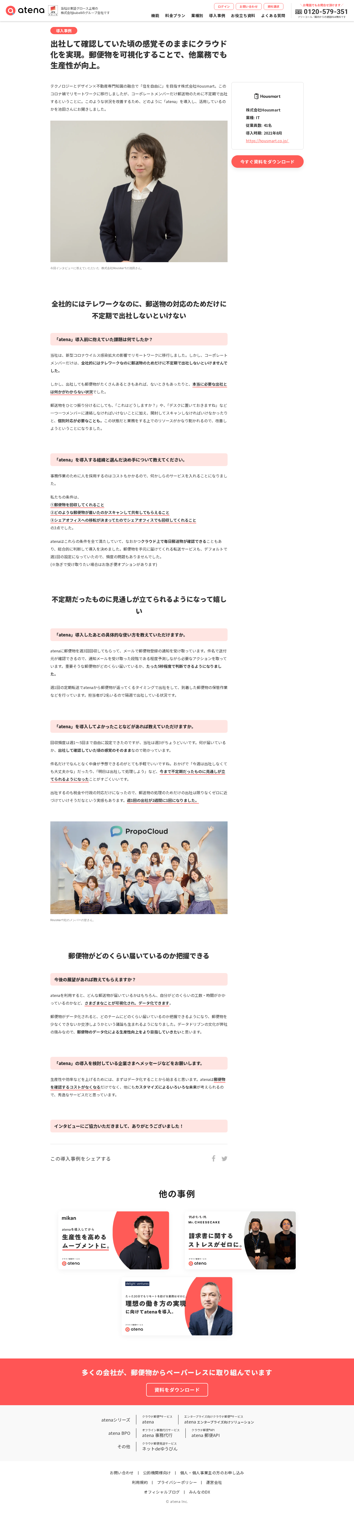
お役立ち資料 (243, 15)
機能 (155, 15)
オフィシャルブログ (162, 1492)
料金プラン (175, 15)
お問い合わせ (122, 1473)
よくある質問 (273, 15)
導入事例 (217, 15)
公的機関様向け (157, 1473)
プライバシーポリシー (177, 1482)
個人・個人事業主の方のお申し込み (212, 1473)
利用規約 (140, 1482)
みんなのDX (199, 1492)
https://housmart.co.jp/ (267, 140)
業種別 (197, 15)
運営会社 (214, 1482)
